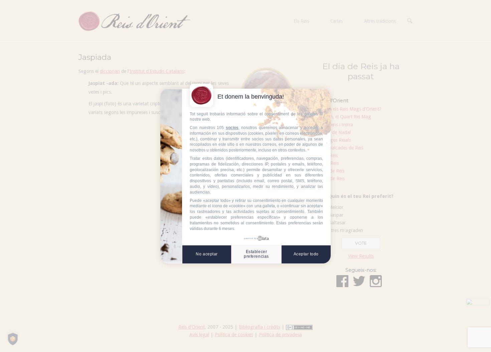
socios (232, 127)
